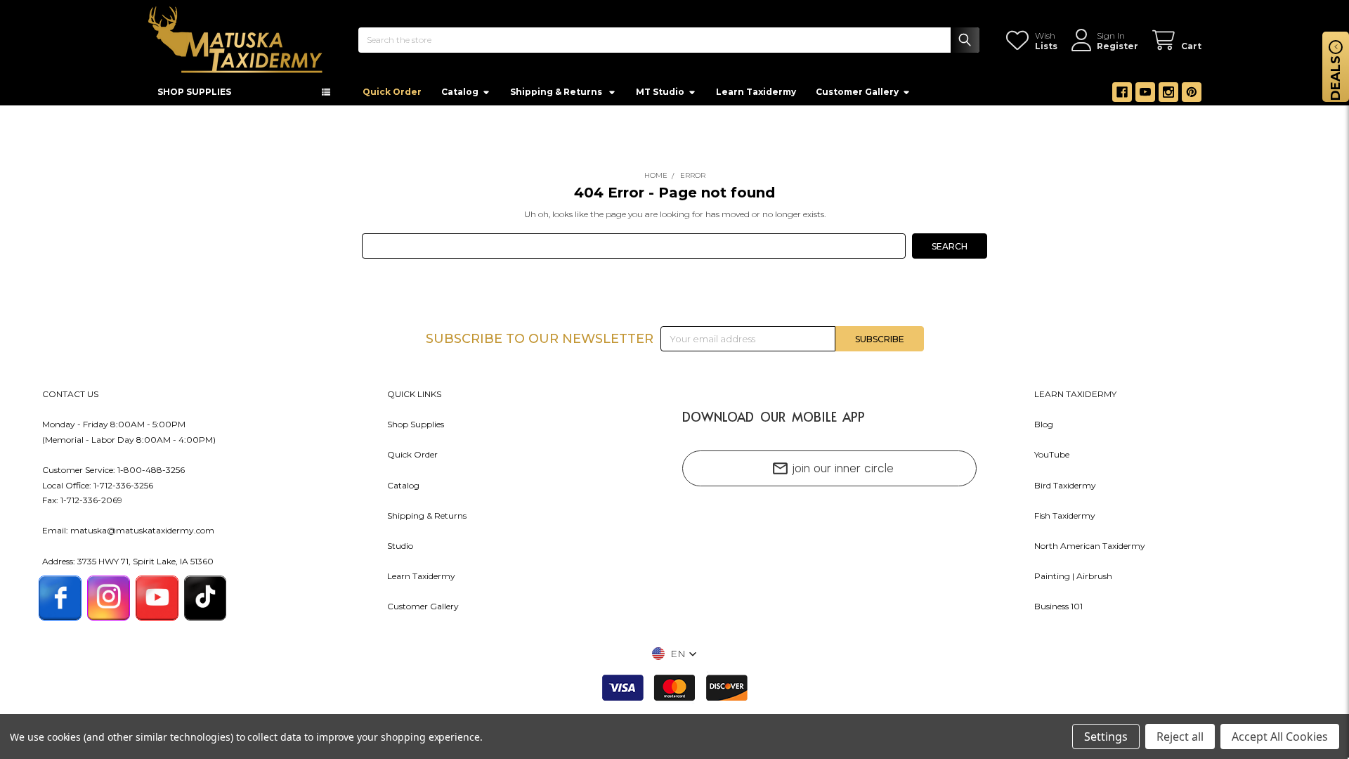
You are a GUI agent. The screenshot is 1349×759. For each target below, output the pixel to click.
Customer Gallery (857, 96)
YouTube (1051, 458)
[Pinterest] (1191, 96)
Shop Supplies (415, 428)
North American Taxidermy (1089, 550)
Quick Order (392, 96)
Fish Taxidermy (1064, 519)
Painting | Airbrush (1073, 580)
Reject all (1180, 736)
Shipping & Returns (427, 519)
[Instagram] (1168, 96)
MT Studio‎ (660, 96)
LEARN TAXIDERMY (1075, 398)
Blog (1043, 428)
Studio (400, 550)
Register (1117, 46)
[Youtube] (1145, 96)
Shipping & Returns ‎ (557, 96)
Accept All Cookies (1280, 736)
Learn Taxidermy (756, 96)
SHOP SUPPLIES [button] (194, 96)
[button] (674, 657)
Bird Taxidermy (1065, 489)
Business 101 (1058, 610)
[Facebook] (1122, 96)
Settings (1106, 736)
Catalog (459, 96)
